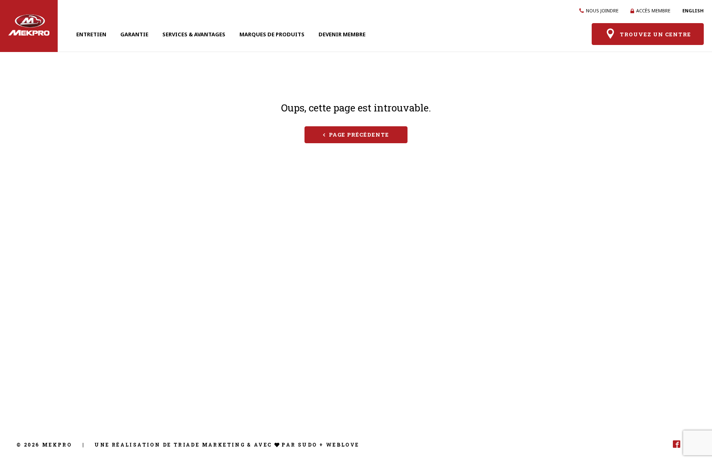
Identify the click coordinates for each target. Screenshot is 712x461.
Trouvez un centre (655, 34)
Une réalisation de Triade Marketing (169, 444)
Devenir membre (342, 34)
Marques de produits (271, 34)
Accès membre (653, 10)
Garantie (134, 34)
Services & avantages (193, 34)
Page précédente (359, 134)
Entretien (91, 34)
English (693, 10)
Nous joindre (602, 10)
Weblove (342, 444)
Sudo (307, 444)
